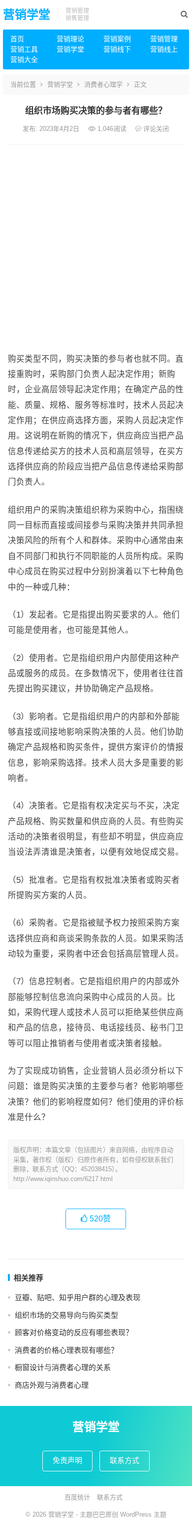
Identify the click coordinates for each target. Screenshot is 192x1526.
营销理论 (70, 39)
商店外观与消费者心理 (52, 1385)
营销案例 (117, 39)
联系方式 (124, 1460)
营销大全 (24, 59)
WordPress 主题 (143, 1514)
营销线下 (117, 49)
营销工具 (24, 49)
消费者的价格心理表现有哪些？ (66, 1350)
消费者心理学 (103, 84)
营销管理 (164, 39)
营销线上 (164, 49)
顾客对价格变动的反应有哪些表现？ (74, 1332)
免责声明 (67, 1460)
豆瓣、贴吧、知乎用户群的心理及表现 (77, 1297)
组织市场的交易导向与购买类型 (66, 1315)
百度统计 (77, 1497)
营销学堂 (26, 14)
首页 (17, 39)
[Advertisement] (96, 246)
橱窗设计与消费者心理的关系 (63, 1367)
